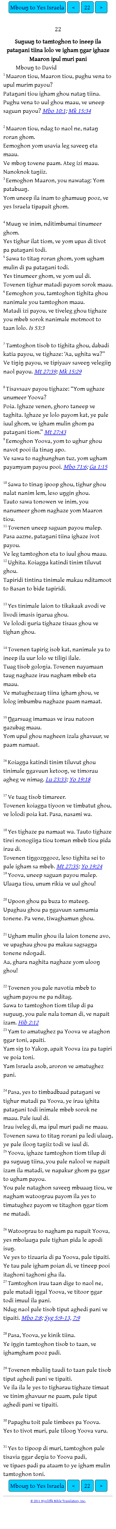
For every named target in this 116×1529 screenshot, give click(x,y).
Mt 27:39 (45, 371)
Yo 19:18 (79, 779)
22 (87, 7)
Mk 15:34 (79, 110)
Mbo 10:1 (54, 110)
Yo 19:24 (91, 866)
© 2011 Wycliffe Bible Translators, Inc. (58, 1500)
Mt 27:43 (55, 431)
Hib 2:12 (28, 1022)
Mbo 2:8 (31, 1317)
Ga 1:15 (98, 466)
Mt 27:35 (67, 866)
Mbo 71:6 (75, 466)
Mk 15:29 (70, 371)
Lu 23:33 (56, 779)
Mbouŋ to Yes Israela (37, 7)
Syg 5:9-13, (57, 1317)
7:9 (76, 1317)
